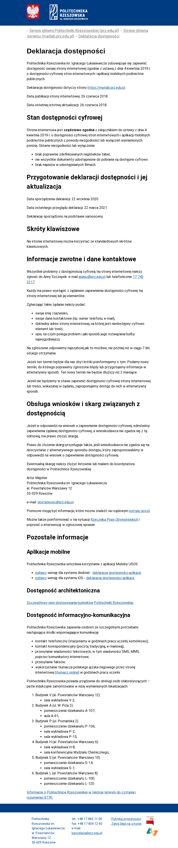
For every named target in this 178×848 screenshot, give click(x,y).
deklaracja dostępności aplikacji (116, 573)
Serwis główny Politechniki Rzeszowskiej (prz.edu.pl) (74, 30)
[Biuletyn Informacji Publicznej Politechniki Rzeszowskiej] (150, 824)
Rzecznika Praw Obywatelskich (114, 519)
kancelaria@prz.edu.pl (87, 833)
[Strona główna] (57, 19)
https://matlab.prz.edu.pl (106, 88)
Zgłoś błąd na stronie (126, 824)
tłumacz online (67, 672)
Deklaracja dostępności (99, 36)
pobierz (41, 573)
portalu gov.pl (139, 511)
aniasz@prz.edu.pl (92, 277)
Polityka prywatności (126, 819)
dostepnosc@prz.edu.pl (56, 502)
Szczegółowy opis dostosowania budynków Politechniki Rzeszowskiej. (80, 603)
